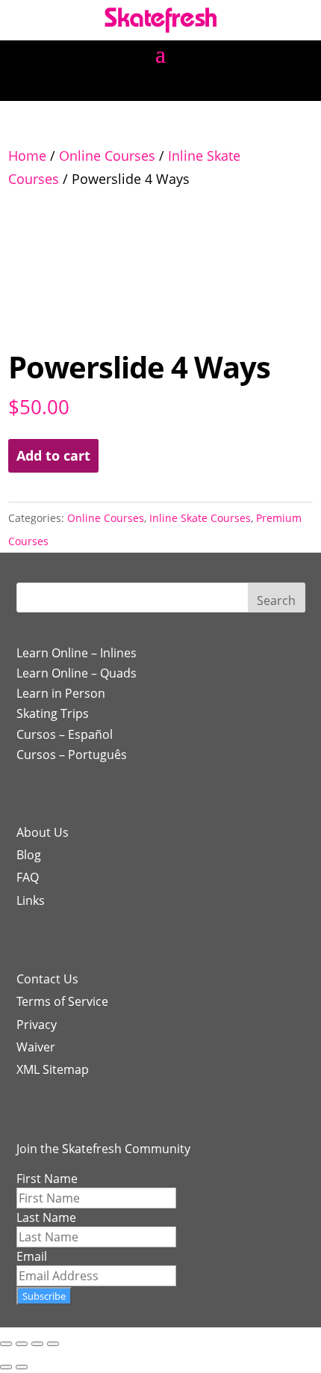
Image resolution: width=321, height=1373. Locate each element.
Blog (28, 855)
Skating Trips (52, 713)
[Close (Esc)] (53, 1344)
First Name (47, 1178)
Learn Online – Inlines (76, 653)
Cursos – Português (71, 754)
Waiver (35, 1047)
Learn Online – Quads (76, 673)
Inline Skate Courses (200, 518)
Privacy (36, 1024)
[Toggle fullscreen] (22, 1344)
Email (31, 1256)
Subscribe (44, 1296)
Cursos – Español (64, 734)
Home (27, 156)
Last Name (46, 1217)
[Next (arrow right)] (22, 1367)
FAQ (27, 877)
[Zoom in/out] (6, 1344)
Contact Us (47, 979)
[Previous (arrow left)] (6, 1367)
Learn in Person (60, 693)
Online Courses (107, 156)
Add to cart (53, 455)
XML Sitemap (52, 1069)
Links (30, 900)
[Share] (37, 1344)
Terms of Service (62, 1001)
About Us (42, 832)
